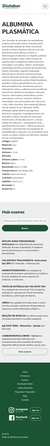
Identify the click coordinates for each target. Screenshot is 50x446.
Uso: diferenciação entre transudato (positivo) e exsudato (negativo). (25, 317)
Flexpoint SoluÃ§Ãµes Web (46, 437)
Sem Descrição (23, 327)
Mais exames (25, 351)
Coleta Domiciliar (25, 387)
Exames (25, 379)
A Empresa (25, 375)
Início (29, 371)
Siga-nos (35, 410)
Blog (25, 395)
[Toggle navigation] (45, 6)
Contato (25, 399)
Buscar (25, 228)
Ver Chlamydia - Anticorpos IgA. (24, 262)
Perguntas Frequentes (25, 391)
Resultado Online (25, 383)
